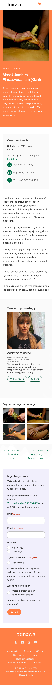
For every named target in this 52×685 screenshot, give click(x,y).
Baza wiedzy (19, 655)
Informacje (16, 551)
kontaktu (12, 159)
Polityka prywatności (18, 662)
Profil (36, 379)
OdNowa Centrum (24, 668)
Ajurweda (8, 68)
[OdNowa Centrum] (12, 5)
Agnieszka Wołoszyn (19, 353)
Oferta (39, 651)
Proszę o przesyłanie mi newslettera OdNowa (23, 593)
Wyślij (14, 612)
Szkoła (27, 651)
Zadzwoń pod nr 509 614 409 (23, 503)
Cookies (38, 662)
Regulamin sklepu (25, 659)
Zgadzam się (17, 562)
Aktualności (12, 651)
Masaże (18, 68)
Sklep (34, 655)
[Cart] (39, 4)
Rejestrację (17, 547)
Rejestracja (18, 379)
